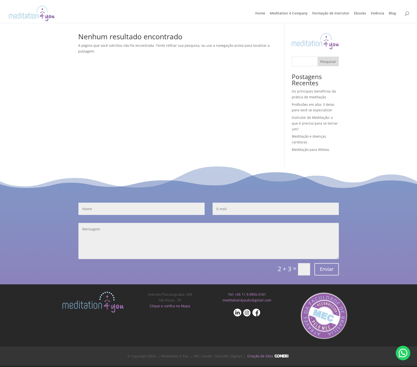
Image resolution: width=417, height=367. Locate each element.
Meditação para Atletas (310, 149)
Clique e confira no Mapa (170, 306)
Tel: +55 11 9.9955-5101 (247, 294)
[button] (403, 353)
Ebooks (360, 13)
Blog (392, 13)
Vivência (377, 13)
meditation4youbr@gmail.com (246, 300)
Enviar (327, 269)
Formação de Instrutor (330, 13)
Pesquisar (328, 61)
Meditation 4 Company (289, 13)
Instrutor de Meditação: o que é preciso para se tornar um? (315, 123)
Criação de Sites (260, 356)
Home (260, 13)
